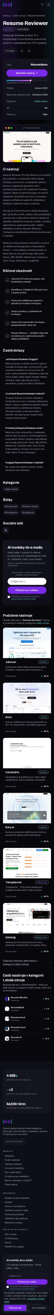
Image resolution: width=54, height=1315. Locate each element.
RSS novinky (11, 1234)
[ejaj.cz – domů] (7, 5)
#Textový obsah (30, 506)
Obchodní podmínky (14, 1214)
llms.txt (8, 1242)
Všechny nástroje (13, 1164)
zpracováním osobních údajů (23, 599)
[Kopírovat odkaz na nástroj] (22, 51)
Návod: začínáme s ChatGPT (18, 1180)
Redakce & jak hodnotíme (17, 1198)
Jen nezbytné (39, 1308)
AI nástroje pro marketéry (17, 1176)
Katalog (6, 15)
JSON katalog (11, 1238)
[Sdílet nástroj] (29, 51)
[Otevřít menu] (48, 4)
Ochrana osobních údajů (16, 1210)
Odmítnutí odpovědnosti (16, 1218)
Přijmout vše (15, 1308)
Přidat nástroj (11, 1184)
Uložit (11, 51)
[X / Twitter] (6, 530)
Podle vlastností (12, 1160)
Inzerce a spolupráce (15, 1206)
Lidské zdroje (19, 15)
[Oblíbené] (42, 4)
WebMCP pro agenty (14, 1246)
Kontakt (8, 1202)
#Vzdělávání (28, 512)
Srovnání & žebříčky (14, 1168)
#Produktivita (11, 512)
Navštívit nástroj (25, 73)
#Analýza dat (11, 506)
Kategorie (9, 1156)
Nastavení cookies (13, 1222)
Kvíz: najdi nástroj (13, 1172)
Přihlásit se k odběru (27, 590)
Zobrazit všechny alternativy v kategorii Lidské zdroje (20, 962)
